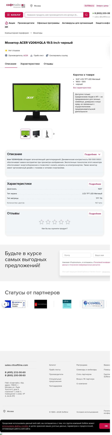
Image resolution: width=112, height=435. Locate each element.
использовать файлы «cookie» (15, 426)
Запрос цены (102, 6)
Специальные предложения (55, 380)
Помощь (107, 369)
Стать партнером (83, 374)
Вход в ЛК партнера (85, 379)
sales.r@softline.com (103, 17)
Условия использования (87, 412)
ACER (25, 55)
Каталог (52, 365)
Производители (56, 374)
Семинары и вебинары (86, 369)
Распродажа (81, 365)
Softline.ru (89, 6)
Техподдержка (55, 386)
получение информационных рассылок (85, 265)
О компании (81, 383)
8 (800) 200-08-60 (15, 375)
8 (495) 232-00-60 (15, 372)
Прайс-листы (55, 369)
